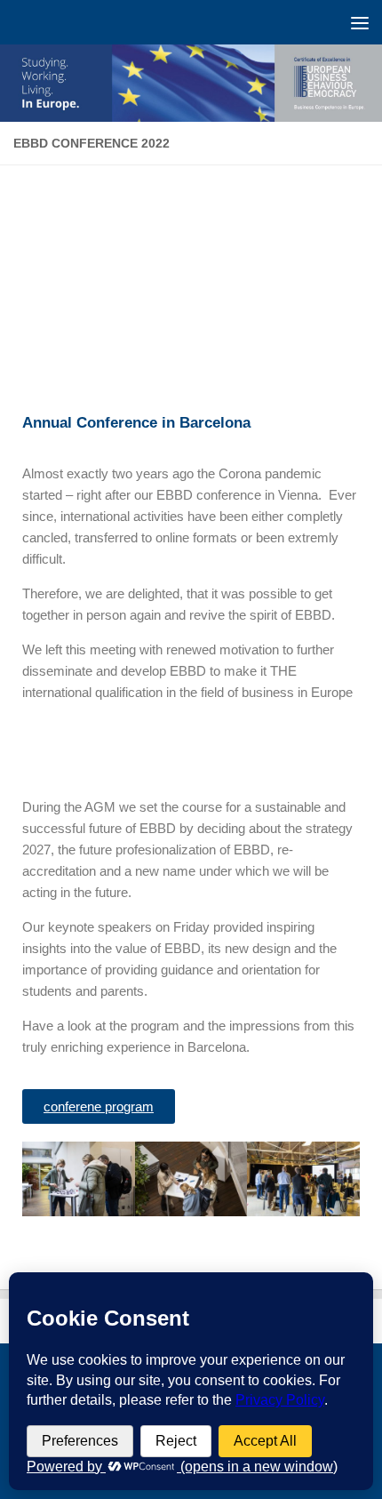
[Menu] (360, 22)
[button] (39, 1182)
